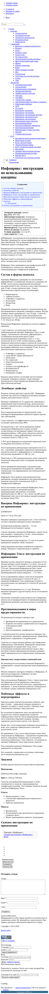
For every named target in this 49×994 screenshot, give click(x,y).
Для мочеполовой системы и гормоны (30, 102)
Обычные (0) (7, 867)
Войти (6, 990)
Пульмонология (21, 40)
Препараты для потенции (25, 119)
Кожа (17, 68)
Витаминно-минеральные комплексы (30, 138)
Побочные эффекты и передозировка (17, 199)
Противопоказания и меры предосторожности (21, 197)
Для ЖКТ (19, 98)
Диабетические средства (25, 93)
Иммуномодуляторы (23, 104)
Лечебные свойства (10, 190)
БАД (12, 136)
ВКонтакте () (8, 862)
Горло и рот (20, 55)
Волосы (18, 48)
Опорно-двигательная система (27, 151)
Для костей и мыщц (23, 100)
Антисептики (20, 87)
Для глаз (18, 95)
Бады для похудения (23, 143)
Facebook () (7, 864)
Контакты (10, 13)
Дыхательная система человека (27, 59)
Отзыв (3, 879)
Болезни (13, 31)
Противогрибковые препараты (27, 125)
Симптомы (14, 44)
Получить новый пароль (10, 977)
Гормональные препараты (25, 89)
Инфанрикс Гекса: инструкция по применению (21, 195)
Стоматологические (23, 134)
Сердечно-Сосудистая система (27, 158)
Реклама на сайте (13, 11)
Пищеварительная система (26, 153)
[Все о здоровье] (8, 941)
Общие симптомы (22, 65)
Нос (16, 72)
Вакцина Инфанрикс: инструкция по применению (22, 193)
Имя (3, 898)
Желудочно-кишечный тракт (26, 61)
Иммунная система (23, 140)
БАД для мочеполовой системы (28, 147)
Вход (8, 17)
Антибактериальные (23, 85)
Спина (18, 78)
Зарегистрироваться (9, 952)
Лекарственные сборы (24, 145)
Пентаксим (10, 203)
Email (4, 903)
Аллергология (21, 33)
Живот (18, 63)
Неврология (20, 42)
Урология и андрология (24, 38)
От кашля (19, 108)
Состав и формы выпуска (12, 188)
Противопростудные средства (27, 130)
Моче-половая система (24, 70)
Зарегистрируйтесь (23, 988)
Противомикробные (23, 123)
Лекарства (14, 83)
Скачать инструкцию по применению (17, 205)
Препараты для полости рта (26, 117)
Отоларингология (22, 35)
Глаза (17, 50)
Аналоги (6, 201)
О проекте (10, 9)
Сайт (3, 907)
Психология (20, 74)
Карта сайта (6, 930)
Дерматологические (23, 91)
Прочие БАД (20, 155)
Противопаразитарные (24, 128)
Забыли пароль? (13, 962)
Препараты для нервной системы (28, 115)
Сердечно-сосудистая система (27, 76)
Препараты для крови (24, 110)
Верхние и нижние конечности (28, 46)
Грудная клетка (21, 57)
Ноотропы (19, 149)
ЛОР (17, 106)
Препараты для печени (24, 113)
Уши (17, 80)
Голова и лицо (21, 53)
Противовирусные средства (26, 121)
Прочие (18, 132)
